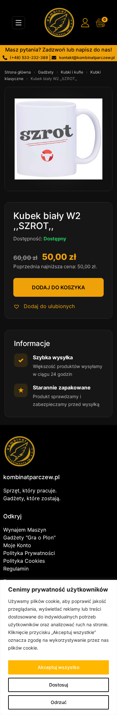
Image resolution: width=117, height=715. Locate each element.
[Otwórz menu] (18, 22)
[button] (44, 306)
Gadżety (46, 72)
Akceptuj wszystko (58, 667)
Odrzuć (59, 702)
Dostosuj (58, 684)
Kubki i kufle (72, 72)
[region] (58, 647)
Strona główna (18, 72)
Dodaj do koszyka (58, 287)
